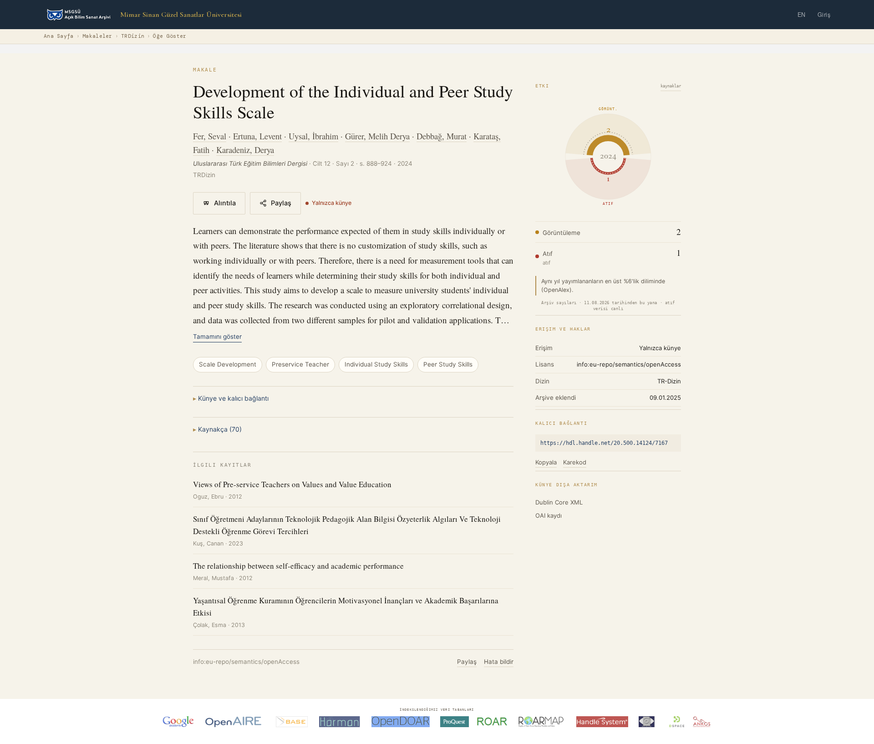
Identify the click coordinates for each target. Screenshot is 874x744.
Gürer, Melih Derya (377, 136)
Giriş (824, 14)
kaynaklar (671, 86)
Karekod (574, 462)
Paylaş (281, 203)
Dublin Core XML (559, 502)
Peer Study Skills (448, 364)
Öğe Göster (169, 36)
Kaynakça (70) (220, 429)
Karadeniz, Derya (245, 149)
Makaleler (97, 36)
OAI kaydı (548, 515)
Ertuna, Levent (257, 136)
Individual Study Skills (376, 364)
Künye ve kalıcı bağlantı (233, 398)
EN (802, 14)
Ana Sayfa (59, 36)
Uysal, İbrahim (313, 136)
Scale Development (227, 364)
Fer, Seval (209, 136)
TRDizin (132, 36)
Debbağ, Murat (442, 136)
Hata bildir (498, 661)
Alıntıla (225, 203)
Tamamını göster (217, 336)
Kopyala (546, 462)
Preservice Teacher (300, 364)
